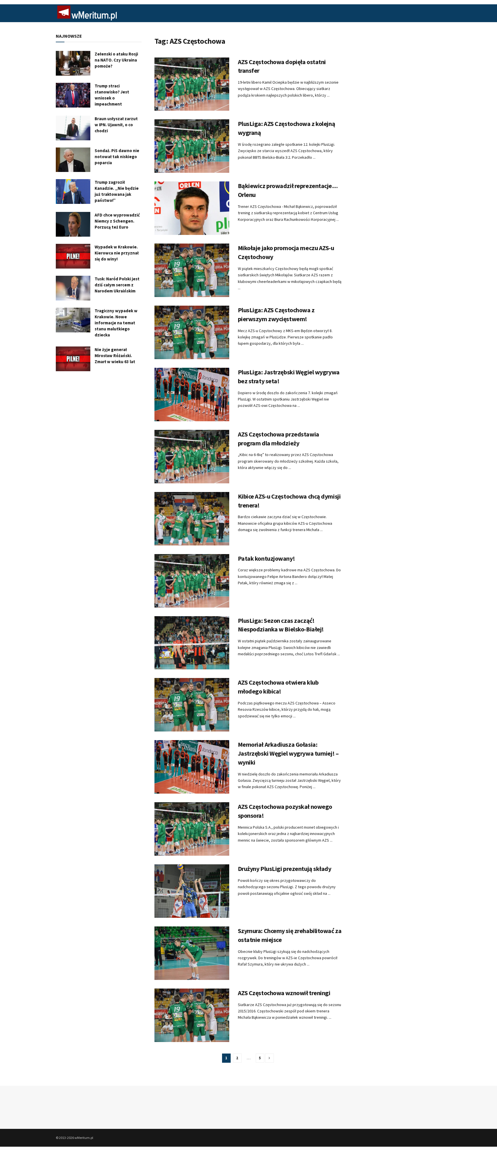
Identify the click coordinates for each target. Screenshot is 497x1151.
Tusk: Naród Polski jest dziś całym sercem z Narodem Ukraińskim (117, 285)
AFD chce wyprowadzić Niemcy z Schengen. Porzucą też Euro (117, 221)
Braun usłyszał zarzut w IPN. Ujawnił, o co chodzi (116, 124)
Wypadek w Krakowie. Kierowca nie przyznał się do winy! (117, 253)
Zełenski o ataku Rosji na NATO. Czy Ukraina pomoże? (116, 60)
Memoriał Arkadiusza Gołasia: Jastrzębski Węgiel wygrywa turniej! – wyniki (288, 753)
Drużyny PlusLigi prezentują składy (284, 869)
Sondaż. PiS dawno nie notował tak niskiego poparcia (117, 156)
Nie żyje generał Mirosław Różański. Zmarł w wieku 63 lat (115, 355)
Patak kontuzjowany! (266, 558)
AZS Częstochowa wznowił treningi (284, 993)
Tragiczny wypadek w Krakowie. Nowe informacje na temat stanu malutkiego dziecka (116, 323)
